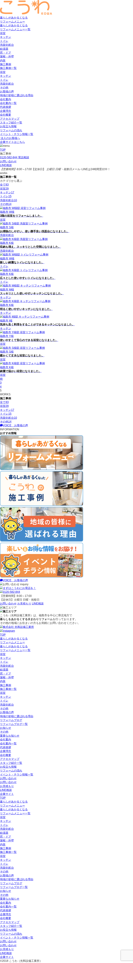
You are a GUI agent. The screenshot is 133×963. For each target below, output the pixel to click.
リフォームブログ (11, 720)
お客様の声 (7, 91)
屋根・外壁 (7, 56)
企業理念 (5, 110)
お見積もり (7, 786)
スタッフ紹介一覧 (11, 122)
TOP (3, 634)
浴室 (3, 33)
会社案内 (5, 99)
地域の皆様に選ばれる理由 (16, 95)
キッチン (5, 37)
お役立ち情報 (8, 126)
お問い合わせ (8, 778)
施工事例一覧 (8, 68)
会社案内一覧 (8, 103)
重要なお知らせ (9, 735)
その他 (4, 87)
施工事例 (5, 64)
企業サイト (7, 793)
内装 (3, 60)
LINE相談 (6, 790)
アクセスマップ (9, 118)
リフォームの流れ (11, 130)
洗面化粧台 (7, 44)
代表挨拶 (5, 106)
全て (4, 184)
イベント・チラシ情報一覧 (16, 134)
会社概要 (5, 114)
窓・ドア (5, 52)
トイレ (4, 41)
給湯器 (4, 48)
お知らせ (5, 727)
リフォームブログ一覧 (14, 724)
